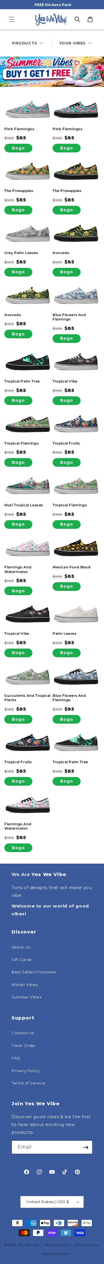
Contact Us (23, 1032)
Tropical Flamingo (21, 443)
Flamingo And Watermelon (17, 569)
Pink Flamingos (19, 129)
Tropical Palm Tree (22, 381)
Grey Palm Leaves (21, 253)
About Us (21, 947)
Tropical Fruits (66, 443)
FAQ (16, 1058)
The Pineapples (18, 190)
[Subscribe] (85, 1147)
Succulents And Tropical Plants (27, 697)
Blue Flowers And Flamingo (69, 317)
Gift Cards (21, 959)
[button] (11, 19)
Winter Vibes (25, 984)
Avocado (61, 253)
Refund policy (58, 1245)
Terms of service (54, 1254)
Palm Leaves (65, 633)
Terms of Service (29, 1083)
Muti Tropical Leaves (23, 505)
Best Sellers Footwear (34, 972)
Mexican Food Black (72, 567)
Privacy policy (87, 1245)
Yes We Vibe (28, 1245)
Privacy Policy (26, 1070)
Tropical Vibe (65, 381)
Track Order (24, 1045)
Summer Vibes (26, 997)
